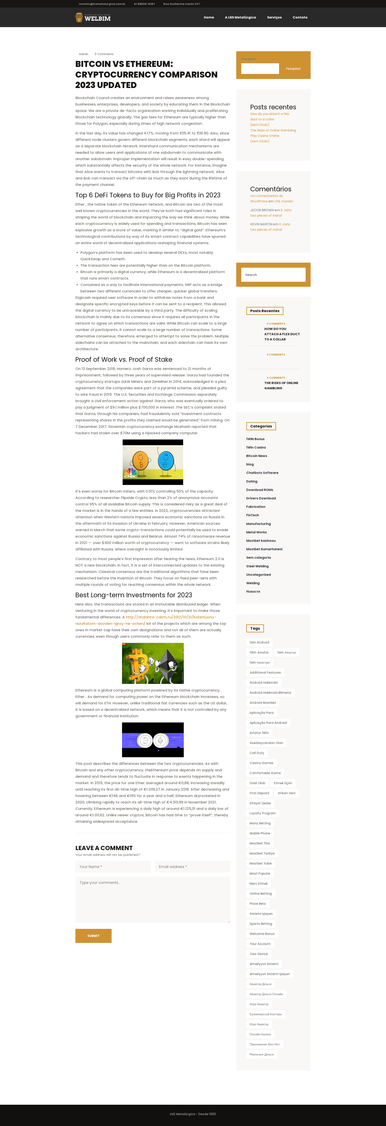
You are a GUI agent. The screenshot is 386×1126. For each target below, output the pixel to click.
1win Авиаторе (260, 662)
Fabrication (255, 506)
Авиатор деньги (260, 984)
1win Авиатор (286, 652)
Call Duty (257, 753)
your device (259, 954)
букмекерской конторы (266, 1014)
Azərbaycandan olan (266, 743)
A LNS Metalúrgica (240, 17)
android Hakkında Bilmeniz (270, 693)
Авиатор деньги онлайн (266, 994)
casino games (261, 763)
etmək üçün (283, 783)
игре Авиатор (259, 1024)
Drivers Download (261, 498)
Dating (251, 481)
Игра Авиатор (259, 1004)
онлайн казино (260, 1034)
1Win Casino (256, 447)
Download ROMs (259, 490)
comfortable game (265, 773)
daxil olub (257, 783)
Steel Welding (257, 566)
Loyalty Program (263, 813)
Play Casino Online (264, 135)
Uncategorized (258, 574)
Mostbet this (260, 843)
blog (250, 464)
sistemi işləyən (261, 914)
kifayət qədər (260, 803)
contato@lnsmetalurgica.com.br (102, 4)
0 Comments (104, 54)
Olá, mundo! (283, 201)
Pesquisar (248, 59)
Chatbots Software (262, 472)
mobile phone (260, 833)
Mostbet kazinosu (261, 540)
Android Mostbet (263, 703)
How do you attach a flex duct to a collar (282, 334)
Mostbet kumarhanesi (264, 549)
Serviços (274, 17)
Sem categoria (258, 557)
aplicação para (262, 713)
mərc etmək (259, 883)
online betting (261, 893)
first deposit (259, 793)
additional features (265, 672)
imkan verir (287, 793)
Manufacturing (258, 524)
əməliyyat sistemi (264, 964)
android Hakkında (264, 682)
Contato (300, 17)
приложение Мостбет (265, 1044)
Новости (253, 591)
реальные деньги (262, 1054)
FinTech (252, 515)
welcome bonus (262, 934)
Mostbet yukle (261, 863)
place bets (258, 904)
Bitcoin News (256, 456)
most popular (260, 873)
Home (209, 17)
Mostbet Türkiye (262, 853)
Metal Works (256, 532)
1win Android (259, 642)
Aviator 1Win (259, 733)
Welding (253, 583)
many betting (260, 823)
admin (83, 54)
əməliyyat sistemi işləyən (270, 974)
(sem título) (259, 124)
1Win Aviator (259, 652)
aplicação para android (268, 723)
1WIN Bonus (255, 439)
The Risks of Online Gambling (273, 130)
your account (260, 944)
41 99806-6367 (144, 4)
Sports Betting (261, 924)
